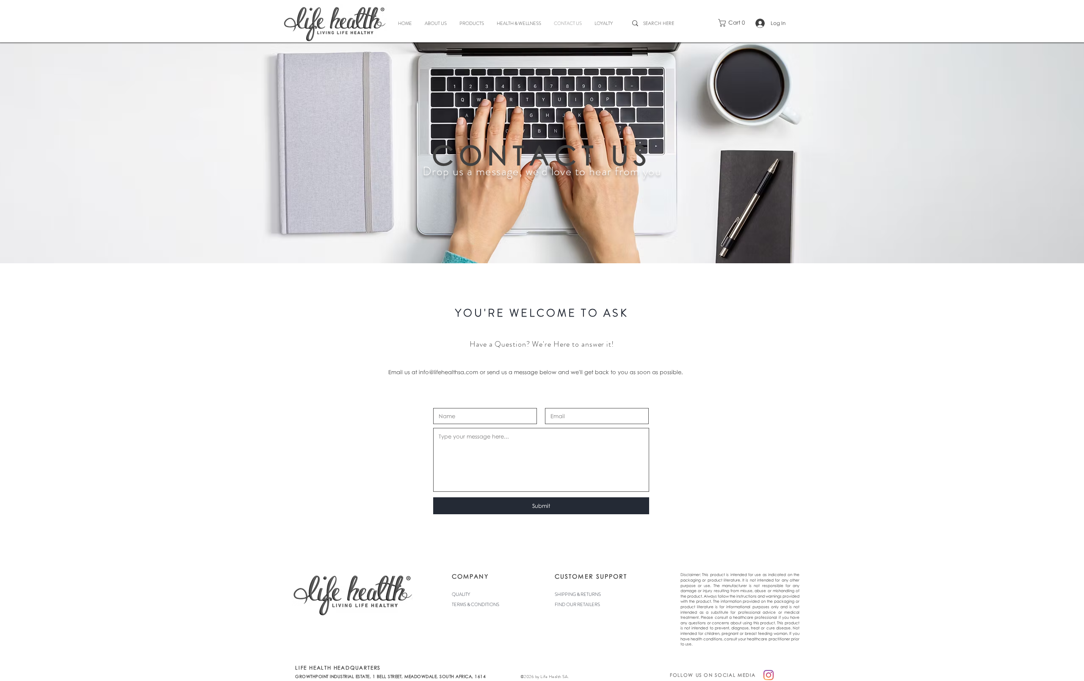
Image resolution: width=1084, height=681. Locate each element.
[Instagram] (768, 675)
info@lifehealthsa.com (448, 372)
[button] (733, 23)
